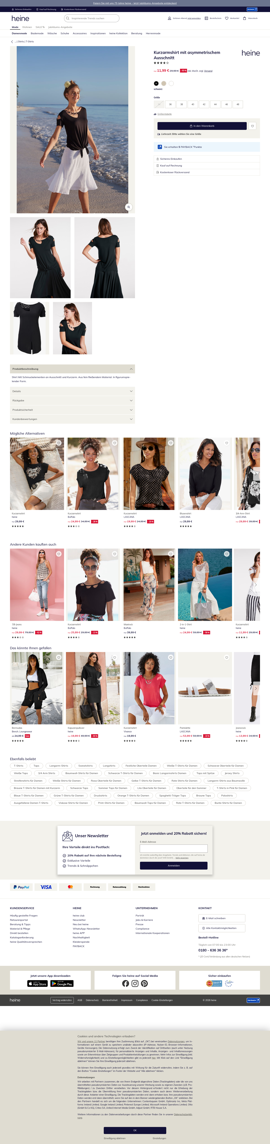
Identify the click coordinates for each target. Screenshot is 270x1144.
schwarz (158, 89)
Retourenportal (19, 919)
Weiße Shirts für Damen (67, 780)
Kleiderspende (81, 941)
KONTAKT (205, 908)
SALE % (40, 27)
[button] (11, 42)
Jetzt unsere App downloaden (50, 976)
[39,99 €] (149, 585)
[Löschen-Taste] (116, 18)
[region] (135, 1087)
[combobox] (98, 18)
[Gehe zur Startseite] (20, 18)
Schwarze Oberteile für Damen (226, 765)
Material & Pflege (20, 928)
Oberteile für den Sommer (191, 788)
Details (16, 391)
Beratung (136, 33)
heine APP (79, 933)
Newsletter (79, 919)
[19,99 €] (149, 688)
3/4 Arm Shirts (46, 773)
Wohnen (27, 27)
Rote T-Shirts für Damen (190, 802)
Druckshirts (100, 795)
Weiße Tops (21, 773)
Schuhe (65, 33)
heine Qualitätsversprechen (26, 941)
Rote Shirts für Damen (184, 780)
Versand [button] (208, 71)
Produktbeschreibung (25, 368)
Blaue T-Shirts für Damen (28, 795)
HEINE (77, 908)
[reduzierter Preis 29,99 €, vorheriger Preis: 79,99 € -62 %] (37, 585)
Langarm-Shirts (59, 765)
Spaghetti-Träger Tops (172, 795)
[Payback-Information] (253, 1000)
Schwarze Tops (79, 788)
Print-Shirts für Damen (111, 802)
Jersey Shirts (232, 773)
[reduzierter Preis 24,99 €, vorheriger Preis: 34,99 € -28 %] (93, 474)
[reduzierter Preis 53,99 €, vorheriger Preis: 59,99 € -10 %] (205, 688)
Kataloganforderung (22, 937)
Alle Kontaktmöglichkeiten (221, 928)
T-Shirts (30, 41)
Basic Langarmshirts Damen (169, 773)
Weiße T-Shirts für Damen (182, 765)
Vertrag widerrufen (62, 1000)
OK (135, 1130)
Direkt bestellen (19, 933)
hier (154, 1057)
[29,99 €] (37, 474)
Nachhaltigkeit (81, 937)
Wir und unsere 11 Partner (91, 1041)
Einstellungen (159, 1138)
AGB (80, 1000)
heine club (79, 915)
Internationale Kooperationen (153, 933)
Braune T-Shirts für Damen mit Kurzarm (37, 788)
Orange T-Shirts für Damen (133, 795)
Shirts (21, 41)
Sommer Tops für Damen (112, 788)
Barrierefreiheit (110, 1000)
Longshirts (109, 765)
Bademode (37, 33)
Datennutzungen (176, 1041)
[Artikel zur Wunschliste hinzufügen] (252, 126)
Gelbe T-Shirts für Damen (146, 780)
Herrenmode (153, 33)
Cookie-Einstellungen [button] (162, 1000)
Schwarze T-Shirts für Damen (125, 773)
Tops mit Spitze (206, 773)
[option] (156, 83)
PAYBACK (78, 946)
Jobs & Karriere (144, 919)
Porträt (140, 915)
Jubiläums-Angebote (60, 27)
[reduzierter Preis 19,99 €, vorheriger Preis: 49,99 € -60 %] (93, 688)
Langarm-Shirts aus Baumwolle (226, 780)
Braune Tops (203, 795)
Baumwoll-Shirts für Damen (81, 773)
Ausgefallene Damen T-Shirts (31, 802)
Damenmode (19, 33)
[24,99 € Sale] (37, 688)
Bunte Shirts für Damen (228, 802)
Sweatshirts (85, 765)
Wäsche (52, 33)
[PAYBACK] (252, 9)
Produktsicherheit (22, 409)
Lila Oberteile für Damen (152, 788)
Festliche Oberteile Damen (141, 765)
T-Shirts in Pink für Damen (232, 788)
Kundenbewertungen (24, 419)
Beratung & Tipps (20, 924)
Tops (36, 765)
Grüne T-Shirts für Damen (69, 795)
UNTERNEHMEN (147, 908)
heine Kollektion (118, 33)
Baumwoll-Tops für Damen (150, 802)
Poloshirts (227, 795)
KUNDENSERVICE (22, 908)
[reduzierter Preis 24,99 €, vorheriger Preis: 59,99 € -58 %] (205, 585)
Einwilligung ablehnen (114, 1138)
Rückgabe (18, 400)
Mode (15, 27)
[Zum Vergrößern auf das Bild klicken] (128, 207)
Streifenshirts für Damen (28, 780)
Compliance (142, 928)
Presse (139, 924)
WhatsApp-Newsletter (86, 928)
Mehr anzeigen (182, 858)
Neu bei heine (81, 924)
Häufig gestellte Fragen (24, 915)
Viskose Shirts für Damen (73, 802)
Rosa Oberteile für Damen (106, 780)
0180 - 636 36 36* (213, 950)
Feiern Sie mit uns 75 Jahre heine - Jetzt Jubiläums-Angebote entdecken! (135, 3)
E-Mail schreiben (213, 919)
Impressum (126, 1000)
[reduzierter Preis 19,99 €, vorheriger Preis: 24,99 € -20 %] (149, 474)
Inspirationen (98, 33)
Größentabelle (165, 114)
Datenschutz (92, 1000)
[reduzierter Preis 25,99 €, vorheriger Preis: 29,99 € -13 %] (93, 585)
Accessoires (80, 33)
